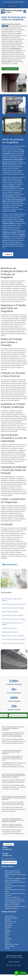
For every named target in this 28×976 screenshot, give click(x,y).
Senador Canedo (10, 946)
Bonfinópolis (8, 923)
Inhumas (7, 940)
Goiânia (7, 933)
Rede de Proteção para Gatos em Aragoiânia (13, 635)
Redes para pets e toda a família (14, 715)
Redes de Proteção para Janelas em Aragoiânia (13, 619)
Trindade (7, 948)
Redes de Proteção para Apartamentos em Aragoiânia (12, 599)
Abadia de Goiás (9, 916)
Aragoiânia (5, 26)
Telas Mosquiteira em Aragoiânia (10, 632)
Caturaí (7, 929)
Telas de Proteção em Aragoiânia (10, 611)
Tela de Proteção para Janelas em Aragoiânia (13, 608)
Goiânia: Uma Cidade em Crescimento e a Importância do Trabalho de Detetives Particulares (15, 899)
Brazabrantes (8, 925)
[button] (24, 11)
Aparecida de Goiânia (11, 918)
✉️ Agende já (8, 254)
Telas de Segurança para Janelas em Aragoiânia (14, 604)
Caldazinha (8, 927)
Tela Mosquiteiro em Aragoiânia (9, 628)
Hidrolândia (8, 938)
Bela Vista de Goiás (10, 922)
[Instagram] (21, 6)
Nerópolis (7, 942)
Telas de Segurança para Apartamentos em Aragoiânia (12, 623)
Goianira (7, 935)
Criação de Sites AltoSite (14, 961)
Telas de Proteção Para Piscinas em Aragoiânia (13, 639)
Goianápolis (8, 931)
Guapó (7, 937)
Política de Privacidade (9, 862)
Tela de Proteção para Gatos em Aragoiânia (12, 615)
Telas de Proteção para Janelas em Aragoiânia (13, 643)
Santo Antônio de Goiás (12, 944)
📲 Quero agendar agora (9, 564)
